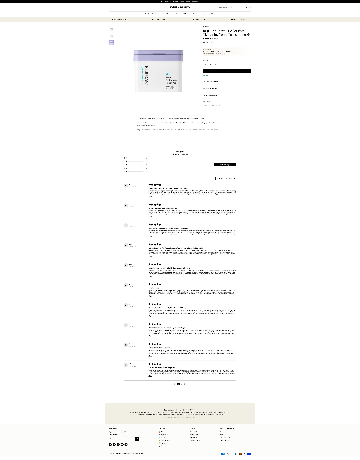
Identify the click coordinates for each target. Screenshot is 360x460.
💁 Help (161, 432)
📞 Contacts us (163, 446)
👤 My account (163, 434)
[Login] (246, 7)
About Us (223, 432)
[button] (207, 38)
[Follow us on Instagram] (114, 444)
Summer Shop (156, 14)
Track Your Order (225, 437)
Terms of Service (195, 440)
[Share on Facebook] (209, 105)
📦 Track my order (164, 440)
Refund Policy (194, 434)
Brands (147, 14)
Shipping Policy (194, 437)
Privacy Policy (194, 432)
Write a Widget (225, 165)
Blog (221, 434)
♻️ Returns (162, 443)
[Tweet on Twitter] (216, 105)
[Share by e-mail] (219, 105)
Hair (194, 14)
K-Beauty (169, 14)
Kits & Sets (212, 14)
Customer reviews (225, 440)
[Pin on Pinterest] (213, 105)
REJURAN (206, 26)
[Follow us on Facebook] (110, 444)
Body (202, 14)
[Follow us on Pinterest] (118, 444)
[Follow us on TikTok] (126, 444)
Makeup (186, 14)
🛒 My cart (162, 437)
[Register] (137, 439)
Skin (177, 14)
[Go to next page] (185, 384)
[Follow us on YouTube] (122, 444)
